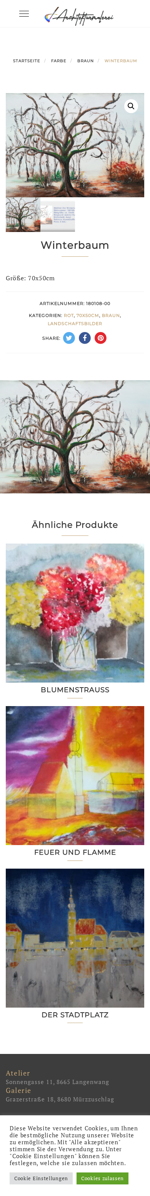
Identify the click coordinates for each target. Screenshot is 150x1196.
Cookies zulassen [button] (102, 1178)
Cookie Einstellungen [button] (41, 1178)
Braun (85, 60)
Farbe (59, 60)
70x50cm (88, 315)
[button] (131, 106)
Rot (69, 315)
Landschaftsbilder (75, 323)
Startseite (26, 60)
